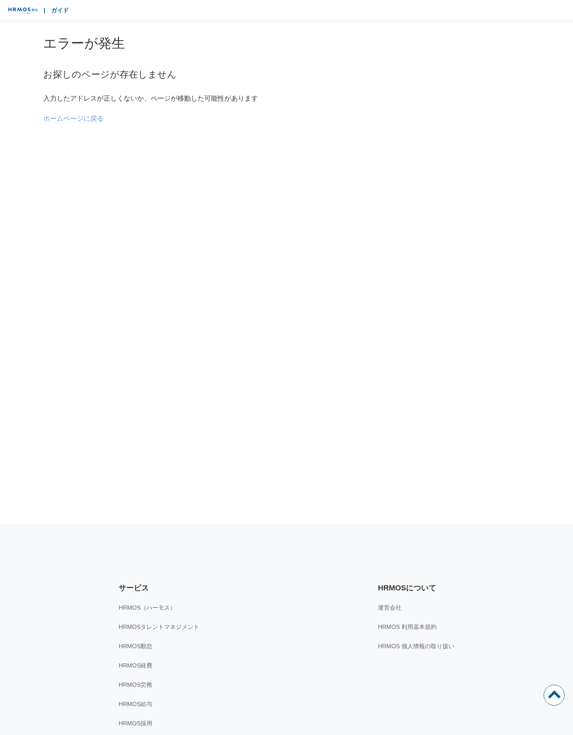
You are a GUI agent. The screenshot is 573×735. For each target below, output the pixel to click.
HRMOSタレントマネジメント (159, 626)
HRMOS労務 (135, 684)
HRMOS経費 (135, 665)
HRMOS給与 (135, 704)
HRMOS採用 (135, 723)
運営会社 (389, 607)
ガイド (60, 10)
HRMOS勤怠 (135, 646)
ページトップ (554, 695)
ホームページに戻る (73, 118)
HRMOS (23, 13)
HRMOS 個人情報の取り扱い (416, 646)
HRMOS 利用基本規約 (407, 626)
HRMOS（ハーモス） (147, 607)
